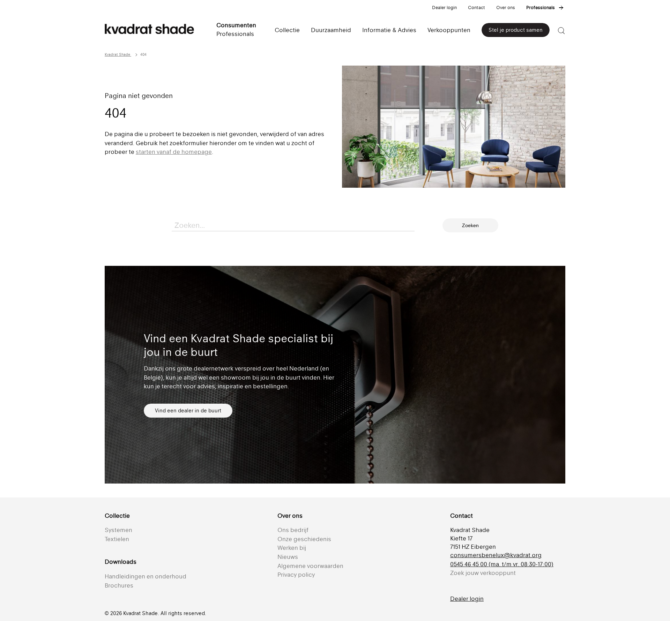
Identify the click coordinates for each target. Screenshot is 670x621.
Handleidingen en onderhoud (145, 576)
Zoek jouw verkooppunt (483, 572)
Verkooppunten (448, 30)
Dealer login (444, 7)
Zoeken (470, 225)
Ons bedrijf (292, 529)
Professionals (540, 7)
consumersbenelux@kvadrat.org (496, 555)
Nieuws (287, 556)
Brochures (119, 585)
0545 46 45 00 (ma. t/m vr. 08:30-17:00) (501, 564)
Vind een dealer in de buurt (188, 410)
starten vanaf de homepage (174, 151)
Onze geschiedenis (304, 539)
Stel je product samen (516, 30)
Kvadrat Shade (118, 54)
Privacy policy (296, 574)
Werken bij (291, 547)
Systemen (118, 529)
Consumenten (236, 25)
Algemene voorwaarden (310, 565)
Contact (476, 7)
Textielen (117, 539)
